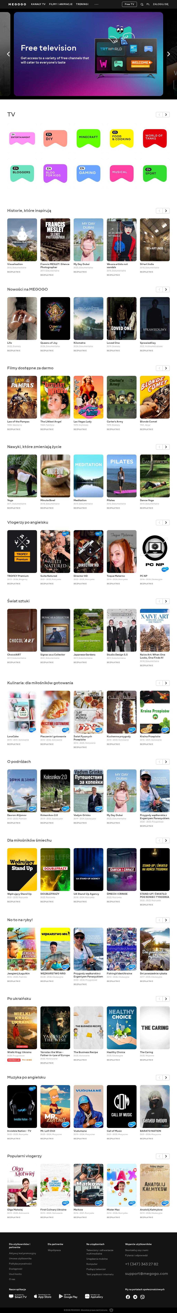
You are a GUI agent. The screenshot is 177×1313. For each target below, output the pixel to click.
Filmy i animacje (61, 4)
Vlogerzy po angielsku (27, 522)
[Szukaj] (142, 4)
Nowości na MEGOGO (27, 289)
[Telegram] (135, 1297)
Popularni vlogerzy (24, 1156)
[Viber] (142, 1297)
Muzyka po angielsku (26, 1077)
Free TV (129, 4)
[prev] (159, 114)
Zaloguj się (160, 4)
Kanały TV (38, 4)
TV (11, 114)
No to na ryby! (20, 920)
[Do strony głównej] (17, 4)
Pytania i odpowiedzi (136, 1255)
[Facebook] (128, 1297)
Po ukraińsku (19, 998)
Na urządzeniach (95, 1244)
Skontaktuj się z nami (136, 1250)
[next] (166, 114)
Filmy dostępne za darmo (30, 368)
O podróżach (19, 761)
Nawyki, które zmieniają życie (34, 446)
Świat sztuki (18, 601)
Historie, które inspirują (29, 210)
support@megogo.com (146, 1273)
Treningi (82, 4)
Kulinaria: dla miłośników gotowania (40, 683)
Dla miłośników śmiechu (29, 840)
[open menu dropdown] (96, 4)
